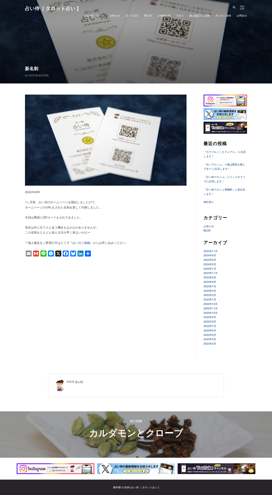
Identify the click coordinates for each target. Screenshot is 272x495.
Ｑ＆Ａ (180, 15)
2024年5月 (210, 260)
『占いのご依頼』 (81, 243)
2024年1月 (210, 268)
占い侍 (79, 381)
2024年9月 (210, 255)
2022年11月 (211, 308)
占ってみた (132, 15)
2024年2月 (210, 264)
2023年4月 (210, 290)
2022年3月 (210, 343)
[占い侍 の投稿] (60, 381)
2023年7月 (210, 286)
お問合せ (242, 15)
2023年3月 (210, 295)
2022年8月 (210, 321)
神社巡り (209, 202)
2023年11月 (211, 273)
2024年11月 (211, 251)
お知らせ (115, 15)
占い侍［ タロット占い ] (52, 8)
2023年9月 (210, 277)
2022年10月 (211, 313)
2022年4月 (210, 339)
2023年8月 (210, 282)
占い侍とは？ (93, 15)
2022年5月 (210, 335)
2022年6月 (210, 330)
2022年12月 (211, 304)
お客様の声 (164, 15)
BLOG (148, 15)
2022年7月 (210, 326)
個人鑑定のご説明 (199, 15)
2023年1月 (210, 299)
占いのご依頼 (223, 15)
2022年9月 (210, 317)
